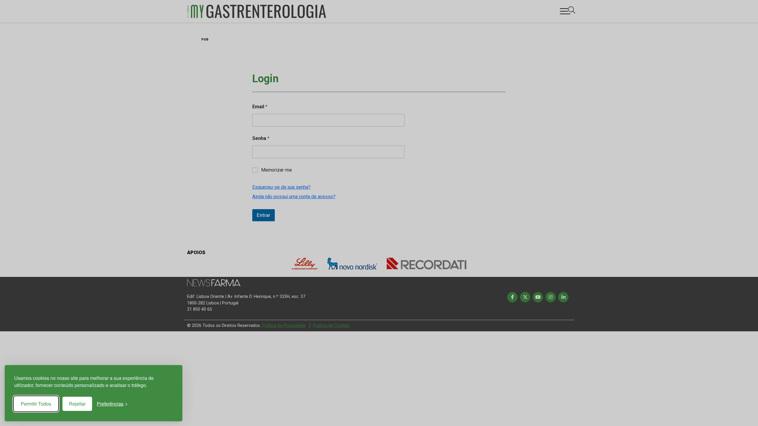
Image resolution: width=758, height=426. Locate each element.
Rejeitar (77, 403)
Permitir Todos (36, 403)
